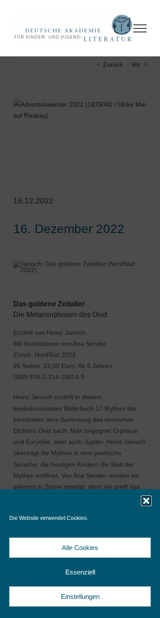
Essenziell (80, 572)
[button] (146, 500)
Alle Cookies (80, 547)
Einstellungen (80, 596)
